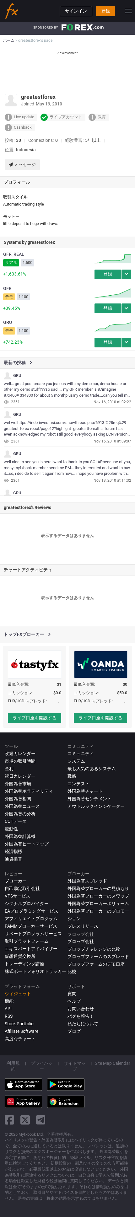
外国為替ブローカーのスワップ (98, 895)
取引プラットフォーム (27, 941)
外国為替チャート (85, 791)
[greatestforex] (7, 375)
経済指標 (13, 851)
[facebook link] (9, 1119)
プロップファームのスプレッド (98, 956)
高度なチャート (20, 1038)
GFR (7, 288)
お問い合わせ (81, 1008)
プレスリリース (83, 926)
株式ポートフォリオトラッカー (35, 971)
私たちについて (83, 1023)
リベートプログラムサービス (33, 933)
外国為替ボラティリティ (29, 791)
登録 (105, 10)
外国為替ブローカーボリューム (98, 903)
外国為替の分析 (20, 813)
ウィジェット (18, 993)
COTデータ (15, 821)
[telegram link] (41, 1119)
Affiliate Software (21, 1031)
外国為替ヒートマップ (27, 843)
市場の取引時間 (20, 761)
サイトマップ (75, 1066)
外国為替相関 (18, 798)
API (8, 1008)
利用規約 (13, 1066)
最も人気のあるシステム (92, 768)
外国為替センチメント (89, 798)
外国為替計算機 (20, 836)
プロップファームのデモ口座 (96, 964)
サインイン (76, 10)
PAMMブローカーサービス (31, 926)
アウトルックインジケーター (96, 806)
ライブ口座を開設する (35, 717)
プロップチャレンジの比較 (94, 949)
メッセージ (24, 164)
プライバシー (42, 1066)
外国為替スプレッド (87, 880)
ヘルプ (74, 1001)
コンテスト (78, 783)
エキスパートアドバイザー (31, 948)
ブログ (74, 1031)
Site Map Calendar (112, 1063)
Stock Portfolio (19, 1023)
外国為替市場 (18, 783)
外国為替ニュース (22, 806)
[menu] (128, 11)
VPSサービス (17, 895)
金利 (9, 768)
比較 (72, 971)
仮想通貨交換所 (20, 956)
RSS (9, 1016)
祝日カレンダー (20, 776)
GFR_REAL (13, 254)
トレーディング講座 (24, 963)
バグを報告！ (81, 1016)
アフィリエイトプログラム (31, 918)
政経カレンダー (20, 753)
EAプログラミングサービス (31, 911)
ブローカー (16, 880)
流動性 (11, 828)
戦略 (72, 776)
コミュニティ (81, 753)
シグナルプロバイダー (27, 903)
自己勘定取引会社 (22, 888)
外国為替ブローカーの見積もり (98, 888)
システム (76, 761)
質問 (72, 993)
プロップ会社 (81, 941)
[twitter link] (25, 1119)
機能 (9, 1001)
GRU (7, 322)
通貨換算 (13, 858)
